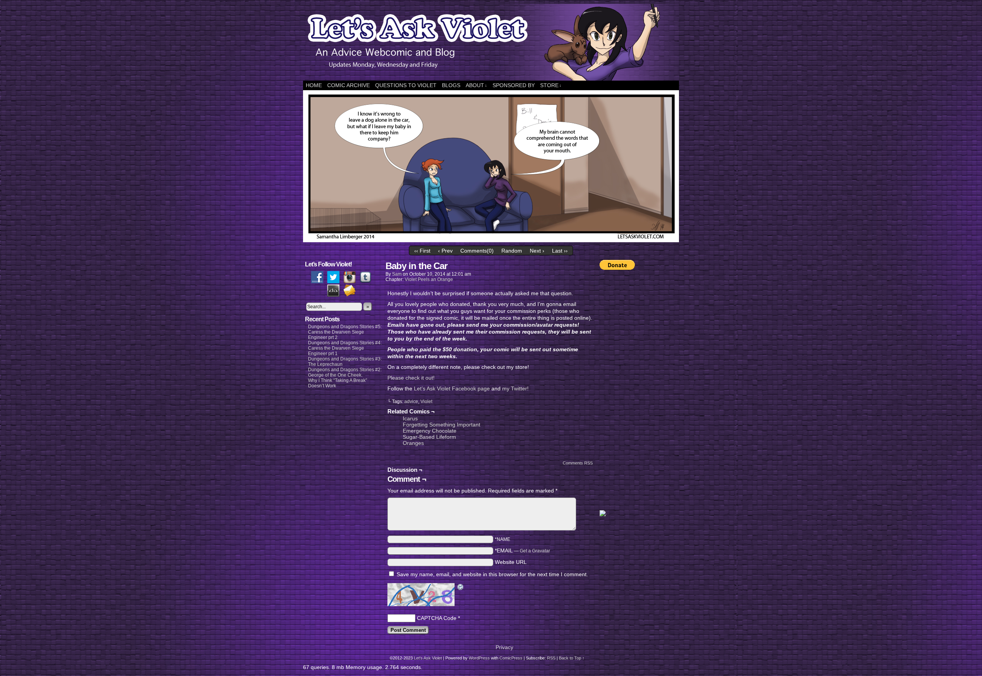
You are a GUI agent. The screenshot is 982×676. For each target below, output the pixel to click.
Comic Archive (348, 85)
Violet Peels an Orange (429, 279)
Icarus (410, 418)
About (476, 85)
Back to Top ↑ (572, 658)
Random (511, 251)
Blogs (451, 85)
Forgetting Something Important (441, 424)
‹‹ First (422, 251)
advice (411, 401)
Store (551, 85)
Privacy (504, 647)
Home (314, 85)
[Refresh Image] (460, 588)
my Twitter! (515, 388)
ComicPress (510, 658)
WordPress (479, 658)
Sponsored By (514, 85)
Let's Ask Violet (428, 658)
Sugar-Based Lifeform (429, 437)
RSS (551, 658)
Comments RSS (578, 463)
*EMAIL (522, 550)
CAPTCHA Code (436, 618)
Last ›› (560, 251)
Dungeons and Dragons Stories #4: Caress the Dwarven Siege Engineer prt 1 (345, 348)
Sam (397, 274)
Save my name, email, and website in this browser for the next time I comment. (492, 574)
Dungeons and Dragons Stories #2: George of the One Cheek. (345, 372)
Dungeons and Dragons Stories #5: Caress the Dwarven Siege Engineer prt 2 (345, 332)
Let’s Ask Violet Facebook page (452, 388)
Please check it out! (411, 378)
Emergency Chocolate (429, 431)
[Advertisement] (630, 390)
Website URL (511, 562)
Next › (537, 251)
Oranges (413, 443)
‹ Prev (445, 251)
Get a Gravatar (535, 551)
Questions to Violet (406, 85)
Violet (426, 401)
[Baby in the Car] (491, 240)
